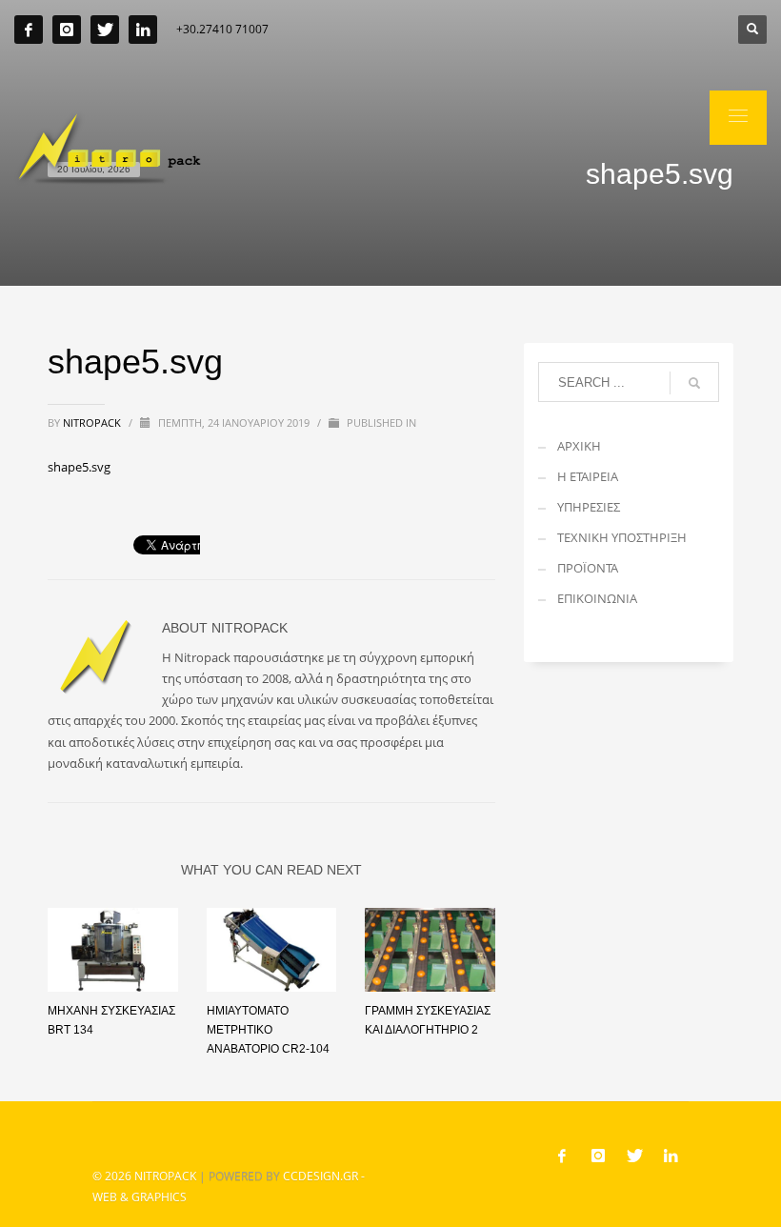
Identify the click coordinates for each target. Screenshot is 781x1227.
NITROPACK (165, 1176)
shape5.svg (79, 466)
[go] (694, 383)
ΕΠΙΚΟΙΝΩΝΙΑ (597, 598)
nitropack (93, 422)
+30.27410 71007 (222, 29)
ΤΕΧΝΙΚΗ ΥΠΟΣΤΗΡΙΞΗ (622, 537)
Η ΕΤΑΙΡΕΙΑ (587, 476)
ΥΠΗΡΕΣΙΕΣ (588, 506)
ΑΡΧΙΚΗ (579, 445)
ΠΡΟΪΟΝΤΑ (587, 567)
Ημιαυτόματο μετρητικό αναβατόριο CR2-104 (268, 1030)
